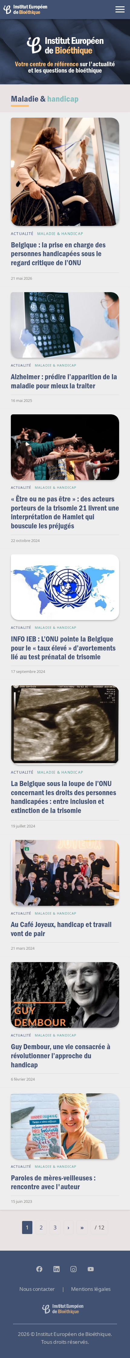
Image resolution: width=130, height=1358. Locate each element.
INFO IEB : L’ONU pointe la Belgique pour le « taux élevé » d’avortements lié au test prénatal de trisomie (63, 647)
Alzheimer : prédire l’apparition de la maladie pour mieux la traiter (64, 381)
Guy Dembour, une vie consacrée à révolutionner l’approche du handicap (60, 1055)
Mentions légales (91, 1288)
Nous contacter (37, 1288)
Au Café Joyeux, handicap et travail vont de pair (61, 928)
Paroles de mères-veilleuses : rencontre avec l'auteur (53, 1182)
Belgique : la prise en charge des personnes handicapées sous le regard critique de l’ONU (58, 253)
